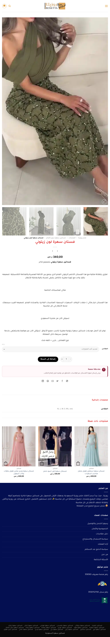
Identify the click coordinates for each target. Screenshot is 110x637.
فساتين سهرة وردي (42, 629)
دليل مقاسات (102, 534)
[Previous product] (52, 251)
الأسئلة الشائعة (101, 560)
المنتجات (72, 238)
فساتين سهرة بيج (99, 629)
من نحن (104, 555)
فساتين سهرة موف (80, 627)
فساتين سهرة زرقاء (15, 625)
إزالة (3, 344)
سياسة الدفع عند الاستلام (96, 549)
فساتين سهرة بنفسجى (65, 625)
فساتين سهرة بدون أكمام (56, 238)
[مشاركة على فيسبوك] (62, 381)
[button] (106, 6)
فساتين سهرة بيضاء (48, 627)
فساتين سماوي (85, 629)
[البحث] (10, 6)
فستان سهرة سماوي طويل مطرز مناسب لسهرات (91, 472)
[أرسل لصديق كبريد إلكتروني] (52, 381)
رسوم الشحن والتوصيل (97, 524)
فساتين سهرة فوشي (47, 625)
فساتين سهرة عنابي (26, 629)
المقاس (105, 349)
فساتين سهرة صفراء (96, 627)
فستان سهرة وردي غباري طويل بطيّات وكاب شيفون (19, 472)
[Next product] (57, 251)
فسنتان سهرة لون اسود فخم (55, 471)
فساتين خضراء (97, 625)
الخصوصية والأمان (100, 529)
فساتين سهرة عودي (65, 627)
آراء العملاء (103, 544)
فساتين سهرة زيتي (71, 629)
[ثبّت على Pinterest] (47, 381)
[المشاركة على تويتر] (57, 381)
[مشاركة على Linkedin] (43, 381)
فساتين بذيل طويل (10, 629)
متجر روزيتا (82, 238)
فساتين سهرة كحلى (31, 625)
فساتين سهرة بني (56, 629)
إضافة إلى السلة (48, 359)
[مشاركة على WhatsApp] (67, 381)
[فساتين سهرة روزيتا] (55, 6)
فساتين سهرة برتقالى (82, 625)
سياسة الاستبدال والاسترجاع (95, 539)
